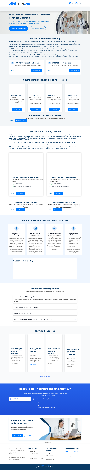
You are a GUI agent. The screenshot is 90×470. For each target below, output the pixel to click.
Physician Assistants (72, 95)
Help (72, 8)
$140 (12, 210)
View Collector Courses (38, 28)
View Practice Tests (20, 120)
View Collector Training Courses (43, 399)
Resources (67, 458)
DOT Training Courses (22, 8)
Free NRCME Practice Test (71, 454)
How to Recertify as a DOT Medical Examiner (35, 350)
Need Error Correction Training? (26, 202)
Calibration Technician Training (64, 202)
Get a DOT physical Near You (72, 456)
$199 (12, 70)
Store (41, 8)
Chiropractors (35, 95)
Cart (73, 3)
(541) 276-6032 (34, 456)
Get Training (17, 435)
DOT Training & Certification (72, 452)
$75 (50, 210)
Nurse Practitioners (17, 95)
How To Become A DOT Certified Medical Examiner (16, 350)
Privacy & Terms (45, 465)
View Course (36, 70)
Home (40, 442)
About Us (66, 8)
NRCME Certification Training (27, 63)
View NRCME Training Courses (18, 28)
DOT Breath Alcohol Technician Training (64, 177)
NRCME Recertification (61, 63)
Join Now (29, 435)
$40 (11, 120)
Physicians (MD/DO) (54, 95)
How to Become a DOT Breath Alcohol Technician (73, 352)
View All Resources (44, 376)
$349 (50, 193)
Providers (33, 8)
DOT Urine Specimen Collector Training (26, 177)
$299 (12, 193)
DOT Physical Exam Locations (53, 8)
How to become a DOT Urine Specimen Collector (54, 350)
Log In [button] (79, 3)
